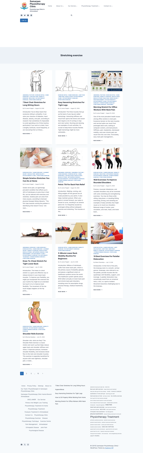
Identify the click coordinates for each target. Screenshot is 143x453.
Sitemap (40, 386)
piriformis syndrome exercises (96, 420)
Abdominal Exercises (64, 172)
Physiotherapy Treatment (36, 409)
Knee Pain (61, 96)
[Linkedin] (31, 15)
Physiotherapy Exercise (70, 98)
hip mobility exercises (116, 396)
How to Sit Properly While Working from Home (70, 397)
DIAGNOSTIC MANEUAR (116, 391)
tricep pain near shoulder (95, 433)
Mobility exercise (105, 96)
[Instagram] (28, 15)
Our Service (41, 399)
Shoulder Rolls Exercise (33, 334)
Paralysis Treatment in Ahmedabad (36, 412)
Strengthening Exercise (107, 102)
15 (38, 373)
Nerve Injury (114, 98)
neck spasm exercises (111, 409)
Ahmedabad (43, 424)
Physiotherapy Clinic (100, 101)
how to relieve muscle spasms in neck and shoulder (101, 400)
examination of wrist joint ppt (97, 393)
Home (50, 6)
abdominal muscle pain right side (97, 387)
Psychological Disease (36, 430)
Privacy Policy (31, 386)
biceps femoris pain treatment (110, 389)
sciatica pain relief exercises (107, 424)
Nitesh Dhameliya (100, 262)
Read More (27, 133)
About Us (48, 386)
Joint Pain (82, 95)
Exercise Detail (40, 95)
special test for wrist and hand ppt (97, 429)
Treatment (110, 104)
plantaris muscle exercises (109, 420)
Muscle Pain (69, 96)
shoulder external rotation (95, 426)
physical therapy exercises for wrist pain (112, 414)
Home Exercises (73, 95)
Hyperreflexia (59, 389)
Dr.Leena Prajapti (29, 108)
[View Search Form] (71, 15)
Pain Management (99, 99)
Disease (45, 418)
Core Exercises (62, 174)
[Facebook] (21, 15)
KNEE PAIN (108, 405)
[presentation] (36, 81)
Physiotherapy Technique (30, 421)
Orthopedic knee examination (97, 411)
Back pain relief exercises (96, 389)
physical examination (96, 414)
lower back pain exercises (97, 407)
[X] (24, 444)
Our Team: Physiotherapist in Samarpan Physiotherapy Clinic (34, 390)
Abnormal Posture (28, 95)
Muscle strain (98, 98)
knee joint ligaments (100, 405)
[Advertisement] (71, 34)
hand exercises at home (96, 396)
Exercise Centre (45, 421)
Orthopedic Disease (74, 177)
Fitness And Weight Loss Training (36, 403)
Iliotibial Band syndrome (112, 402)
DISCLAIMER (31, 399)
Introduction (92, 405)
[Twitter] (24, 15)
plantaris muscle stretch (95, 424)
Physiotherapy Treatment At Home (36, 406)
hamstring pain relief (110, 393)
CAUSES (108, 391)
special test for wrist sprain (111, 429)
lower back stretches (94, 409)
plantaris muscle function (95, 422)
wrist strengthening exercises (115, 433)
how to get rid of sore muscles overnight (98, 398)
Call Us (24, 20)
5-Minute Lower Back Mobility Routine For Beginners (67, 256)
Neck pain (32, 98)
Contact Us (29, 415)
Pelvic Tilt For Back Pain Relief (71, 184)
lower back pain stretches (110, 407)
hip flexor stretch (106, 396)
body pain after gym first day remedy (98, 391)
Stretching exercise (35, 99)
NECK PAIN (102, 409)
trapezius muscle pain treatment (107, 431)
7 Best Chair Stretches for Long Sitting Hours (70, 385)
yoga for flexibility (94, 435)
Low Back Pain (34, 96)
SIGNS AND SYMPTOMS (108, 426)
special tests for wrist (95, 431)
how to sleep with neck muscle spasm (98, 402)
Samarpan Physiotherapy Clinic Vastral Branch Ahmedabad (36, 395)
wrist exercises (105, 433)
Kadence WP (109, 448)
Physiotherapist (110, 99)
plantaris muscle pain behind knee (109, 422)
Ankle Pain (107, 387)
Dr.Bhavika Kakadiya (29, 337)
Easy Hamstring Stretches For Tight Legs (68, 393)
